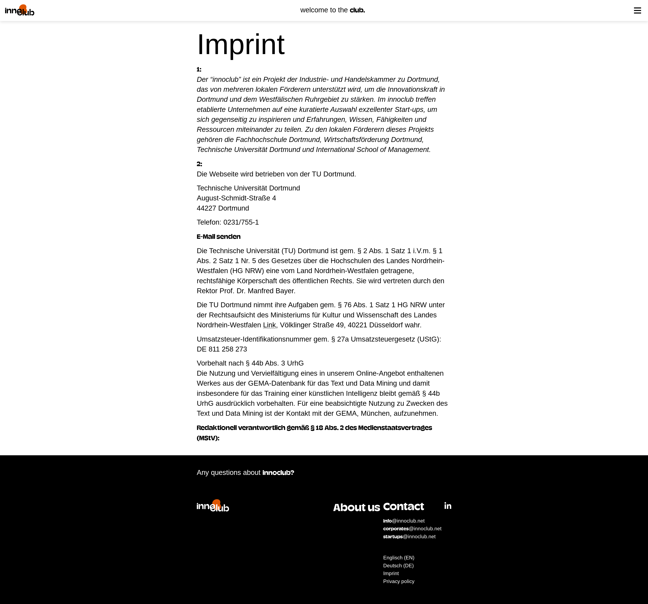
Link (269, 325)
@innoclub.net (404, 521)
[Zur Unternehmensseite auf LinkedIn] (447, 506)
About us (356, 508)
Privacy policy (398, 581)
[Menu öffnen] (637, 10)
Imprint (391, 573)
